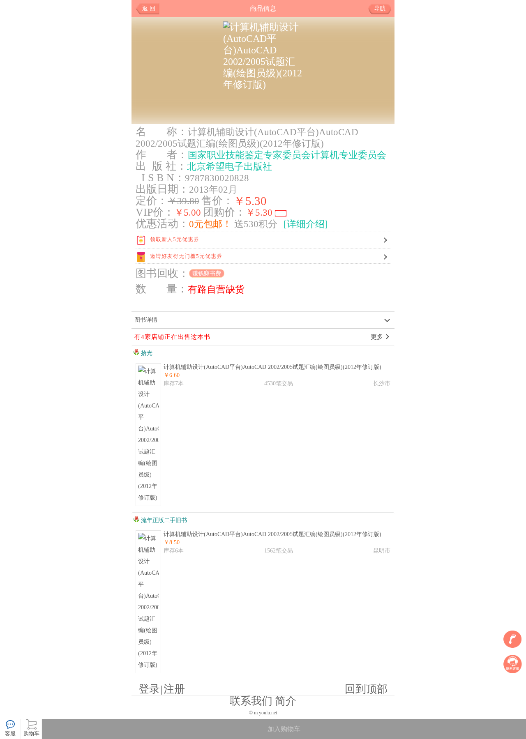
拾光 (145, 353)
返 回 (148, 8)
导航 (379, 8)
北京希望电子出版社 (229, 166)
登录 (149, 689)
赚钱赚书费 (206, 273)
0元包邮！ (210, 224)
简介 (285, 701)
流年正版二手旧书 (163, 520)
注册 (174, 689)
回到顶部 (366, 689)
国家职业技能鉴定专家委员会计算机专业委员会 (287, 155)
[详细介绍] (306, 224)
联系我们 (251, 701)
